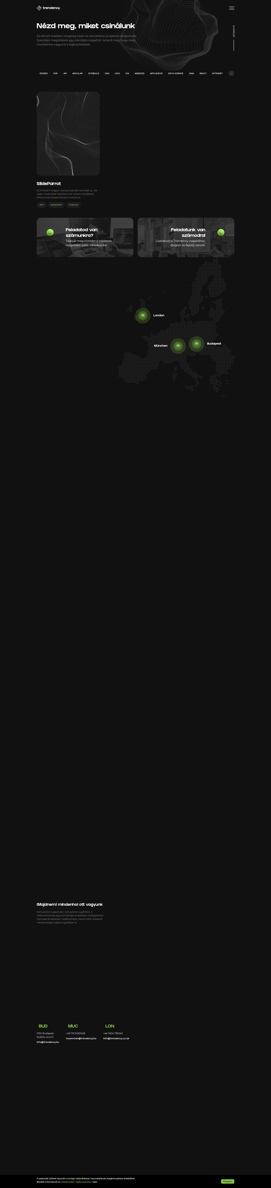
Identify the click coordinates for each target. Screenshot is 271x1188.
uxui (117, 73)
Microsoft (56, 205)
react (203, 73)
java (191, 73)
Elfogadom (227, 1181)
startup (73, 205)
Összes (44, 73)
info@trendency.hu (48, 1042)
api (65, 73)
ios (127, 73)
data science (175, 73)
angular (77, 73)
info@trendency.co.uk (116, 1038)
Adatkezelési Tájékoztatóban (76, 1182)
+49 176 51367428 (75, 1033)
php (55, 73)
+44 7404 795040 (113, 1033)
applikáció (156, 73)
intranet (217, 73)
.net (42, 205)
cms (107, 73)
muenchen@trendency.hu (81, 1038)
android (139, 73)
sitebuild (93, 73)
